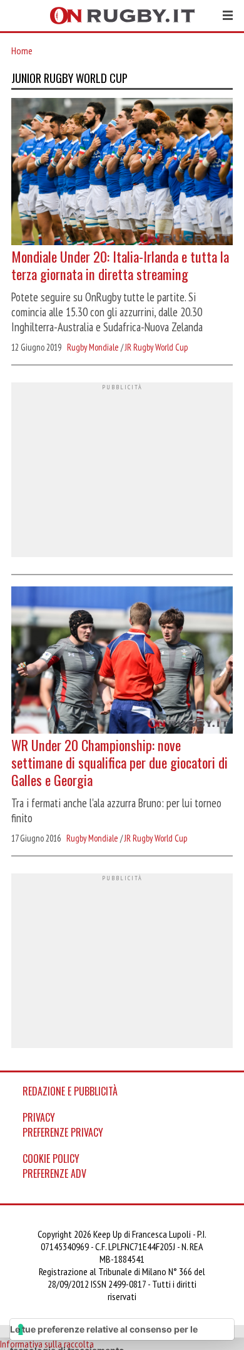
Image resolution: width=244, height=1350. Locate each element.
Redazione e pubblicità (70, 1091)
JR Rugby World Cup (156, 347)
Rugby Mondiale (93, 347)
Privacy (39, 1117)
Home (22, 50)
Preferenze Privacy (63, 1132)
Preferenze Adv (54, 1173)
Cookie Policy (51, 1158)
